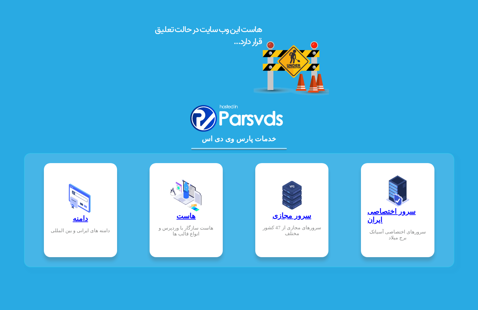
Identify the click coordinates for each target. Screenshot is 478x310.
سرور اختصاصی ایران (391, 215)
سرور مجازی (291, 215)
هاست (186, 216)
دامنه (80, 218)
